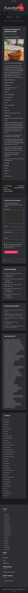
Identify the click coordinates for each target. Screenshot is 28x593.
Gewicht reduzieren (9, 367)
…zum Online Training (8, 580)
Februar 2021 (7, 547)
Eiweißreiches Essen (9, 356)
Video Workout (17, 404)
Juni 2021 (6, 539)
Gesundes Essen (8, 364)
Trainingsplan (13, 390)
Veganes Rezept (8, 398)
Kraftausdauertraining (9, 456)
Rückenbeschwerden (9, 380)
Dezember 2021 (7, 527)
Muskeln (7, 372)
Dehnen (20, 345)
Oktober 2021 (7, 531)
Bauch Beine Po (15, 340)
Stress (6, 390)
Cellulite (14, 345)
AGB (4, 560)
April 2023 (6, 514)
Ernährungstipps (8, 438)
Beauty (6, 424)
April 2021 (6, 543)
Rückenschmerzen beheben (11, 385)
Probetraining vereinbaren (9, 571)
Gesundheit (7, 447)
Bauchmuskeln (8, 343)
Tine (15, 34)
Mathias (6, 326)
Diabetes (7, 348)
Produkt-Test (7, 472)
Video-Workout (8, 493)
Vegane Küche (19, 396)
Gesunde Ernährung (9, 361)
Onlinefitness (7, 374)
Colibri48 (7, 310)
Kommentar (7, 209)
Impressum (5, 557)
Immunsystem (19, 367)
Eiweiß (16, 351)
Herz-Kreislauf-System (10, 451)
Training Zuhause (8, 393)
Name (6, 225)
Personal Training (17, 374)
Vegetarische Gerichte (9, 401)
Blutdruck (7, 426)
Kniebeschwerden (9, 454)
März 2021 (6, 545)
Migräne (6, 369)
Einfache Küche (19, 348)
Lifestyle (6, 458)
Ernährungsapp (8, 435)
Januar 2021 (7, 549)
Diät (12, 348)
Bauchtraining (17, 343)
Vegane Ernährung (9, 396)
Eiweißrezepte (19, 356)
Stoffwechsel (17, 388)
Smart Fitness (8, 481)
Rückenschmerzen (9, 382)
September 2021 (7, 533)
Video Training (8, 404)
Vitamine (7, 406)
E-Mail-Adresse (8, 232)
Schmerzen (7, 479)
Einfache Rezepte (8, 351)
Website (6, 238)
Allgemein (7, 422)
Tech (6, 488)
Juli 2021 (6, 537)
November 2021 (7, 529)
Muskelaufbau (14, 369)
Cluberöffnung (8, 429)
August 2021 (7, 535)
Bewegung (7, 345)
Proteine (7, 377)
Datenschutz (6, 563)
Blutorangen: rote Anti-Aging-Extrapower (13, 284)
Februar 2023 (7, 517)
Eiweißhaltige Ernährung (10, 353)
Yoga (13, 406)
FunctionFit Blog (13, 589)
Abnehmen (7, 340)
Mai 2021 (6, 541)
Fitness (16, 359)
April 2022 (6, 519)
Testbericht (7, 491)
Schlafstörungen (8, 388)
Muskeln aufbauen (15, 372)
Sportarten (7, 484)
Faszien (6, 440)
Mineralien (7, 463)
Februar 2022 (7, 523)
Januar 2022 (7, 525)
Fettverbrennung (8, 359)
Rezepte (18, 17)
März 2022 (6, 521)
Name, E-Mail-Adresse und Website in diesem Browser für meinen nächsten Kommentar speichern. (13, 246)
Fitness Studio (8, 442)
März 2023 (6, 516)
